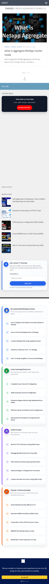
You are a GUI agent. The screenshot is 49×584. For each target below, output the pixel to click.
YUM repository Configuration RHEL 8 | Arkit (28, 222)
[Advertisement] (30, 153)
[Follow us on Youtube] (27, 86)
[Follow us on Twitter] (46, 86)
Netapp (19, 47)
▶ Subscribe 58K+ (24, 108)
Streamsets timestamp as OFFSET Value (26, 210)
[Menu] (46, 3)
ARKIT (4, 3)
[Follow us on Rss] (31, 86)
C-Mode (13, 47)
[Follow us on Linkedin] (35, 86)
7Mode (6, 47)
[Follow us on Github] (42, 86)
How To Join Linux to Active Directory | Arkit (28, 245)
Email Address (14, 274)
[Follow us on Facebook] (38, 86)
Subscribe (27, 283)
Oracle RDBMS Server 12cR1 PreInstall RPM (27, 234)
